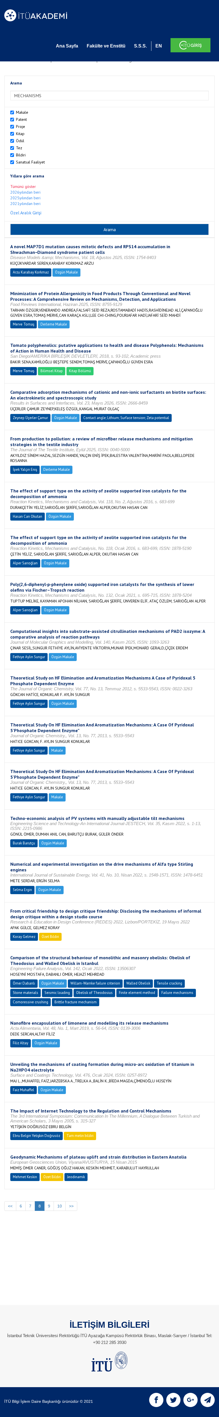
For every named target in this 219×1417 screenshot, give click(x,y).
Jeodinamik (76, 1176)
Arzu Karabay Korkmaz (31, 272)
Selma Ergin (22, 889)
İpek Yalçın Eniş (25, 469)
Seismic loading (57, 992)
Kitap (20, 133)
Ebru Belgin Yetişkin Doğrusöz (36, 1135)
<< (10, 1206)
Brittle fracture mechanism (75, 1002)
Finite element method (137, 992)
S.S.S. (140, 45)
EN (158, 45)
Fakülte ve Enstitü (106, 45)
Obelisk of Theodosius (94, 992)
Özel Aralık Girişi (25, 213)
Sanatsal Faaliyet (30, 162)
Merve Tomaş (23, 324)
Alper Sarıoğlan (25, 563)
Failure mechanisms (177, 992)
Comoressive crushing (30, 1002)
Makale (22, 112)
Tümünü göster (23, 186)
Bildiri (21, 155)
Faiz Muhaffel (23, 1089)
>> (71, 1206)
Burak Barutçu (24, 843)
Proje (20, 126)
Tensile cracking (169, 983)
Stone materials (25, 992)
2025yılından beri (25, 197)
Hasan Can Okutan (27, 516)
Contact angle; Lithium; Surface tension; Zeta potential (126, 417)
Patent (21, 119)
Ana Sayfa (67, 45)
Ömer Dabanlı (24, 983)
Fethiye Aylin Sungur (29, 656)
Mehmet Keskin (25, 1176)
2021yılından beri (25, 203)
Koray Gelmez (24, 936)
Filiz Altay (20, 1043)
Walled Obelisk (138, 983)
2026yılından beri (25, 192)
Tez (19, 147)
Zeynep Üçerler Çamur (30, 417)
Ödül (20, 140)
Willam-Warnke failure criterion (95, 983)
